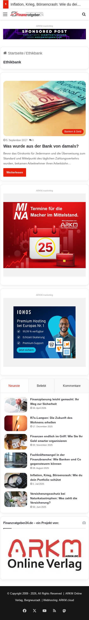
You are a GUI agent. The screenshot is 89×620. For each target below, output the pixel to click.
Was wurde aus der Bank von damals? (41, 146)
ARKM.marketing (44, 26)
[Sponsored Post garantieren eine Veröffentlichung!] (44, 34)
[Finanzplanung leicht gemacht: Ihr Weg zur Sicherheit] (15, 405)
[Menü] (5, 16)
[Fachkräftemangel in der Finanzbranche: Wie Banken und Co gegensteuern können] (15, 460)
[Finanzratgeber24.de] (26, 14)
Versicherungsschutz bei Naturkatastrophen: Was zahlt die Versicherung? (53, 498)
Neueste (14, 385)
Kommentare (72, 385)
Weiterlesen (14, 172)
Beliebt (41, 385)
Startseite (15, 53)
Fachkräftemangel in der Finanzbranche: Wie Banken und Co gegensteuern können (55, 459)
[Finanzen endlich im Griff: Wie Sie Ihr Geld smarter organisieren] (15, 442)
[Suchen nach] (84, 16)
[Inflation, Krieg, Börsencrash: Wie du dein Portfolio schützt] (15, 480)
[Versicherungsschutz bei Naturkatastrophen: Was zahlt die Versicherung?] (15, 499)
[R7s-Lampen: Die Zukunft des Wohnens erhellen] (15, 423)
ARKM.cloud (66, 600)
